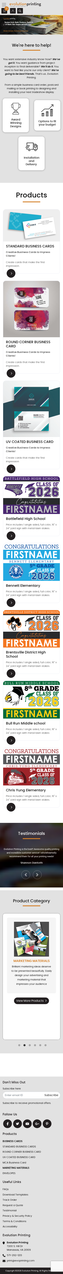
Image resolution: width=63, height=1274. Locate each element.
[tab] (25, 33)
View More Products (30, 1000)
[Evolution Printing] (25, 5)
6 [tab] (45, 1045)
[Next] (59, 24)
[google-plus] (37, 1123)
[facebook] (7, 1123)
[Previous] (3, 24)
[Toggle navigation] (5, 4)
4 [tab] (35, 1045)
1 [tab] (19, 1045)
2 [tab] (24, 1045)
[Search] (20, 11)
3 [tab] (29, 1045)
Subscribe (51, 1095)
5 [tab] (40, 1045)
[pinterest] (47, 1123)
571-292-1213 (14, 1255)
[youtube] (27, 1123)
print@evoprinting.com (20, 1261)
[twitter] (17, 1123)
